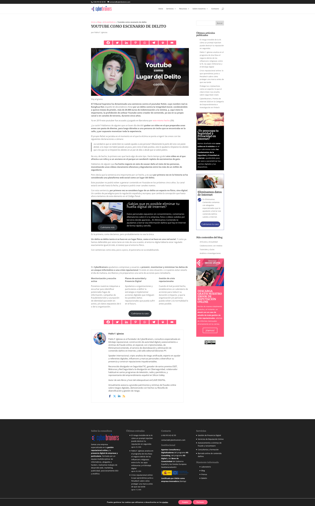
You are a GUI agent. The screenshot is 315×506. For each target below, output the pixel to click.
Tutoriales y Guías (207, 249)
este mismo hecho (161, 120)
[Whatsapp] (144, 43)
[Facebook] (108, 43)
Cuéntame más (108, 227)
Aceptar (185, 502)
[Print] (162, 43)
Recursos (183, 9)
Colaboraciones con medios (211, 245)
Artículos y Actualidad (209, 242)
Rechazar (200, 502)
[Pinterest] (135, 43)
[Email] (172, 43)
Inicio (160, 9)
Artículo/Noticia (109, 22)
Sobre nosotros (199, 9)
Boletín (204, 478)
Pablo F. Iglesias (100, 32)
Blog (99, 22)
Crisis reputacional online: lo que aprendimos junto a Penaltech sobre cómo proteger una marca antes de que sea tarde (212, 76)
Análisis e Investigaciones (210, 253)
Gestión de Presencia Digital (209, 435)
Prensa (204, 474)
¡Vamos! (210, 330)
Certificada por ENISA (170, 478)
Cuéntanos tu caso (140, 313)
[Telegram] (153, 43)
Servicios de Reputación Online (211, 439)
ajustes (165, 502)
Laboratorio (206, 467)
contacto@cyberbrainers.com (173, 440)
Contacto (215, 9)
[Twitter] (117, 43)
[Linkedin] (126, 43)
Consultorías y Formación (208, 449)
